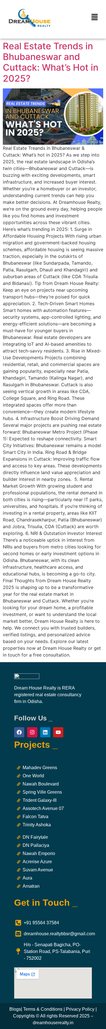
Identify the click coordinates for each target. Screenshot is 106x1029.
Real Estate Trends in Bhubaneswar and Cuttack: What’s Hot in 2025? (50, 62)
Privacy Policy (80, 1009)
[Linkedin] (45, 732)
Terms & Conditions (42, 1009)
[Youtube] (58, 732)
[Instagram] (32, 732)
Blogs (15, 1009)
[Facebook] (19, 732)
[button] (94, 17)
